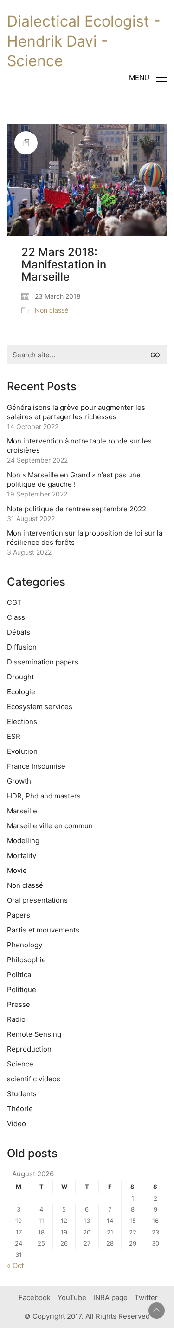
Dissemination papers (42, 661)
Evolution (22, 751)
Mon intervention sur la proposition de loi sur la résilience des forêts (84, 538)
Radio (16, 1019)
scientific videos (33, 1078)
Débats (18, 632)
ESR (13, 736)
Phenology (24, 944)
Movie (17, 870)
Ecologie (21, 691)
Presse (18, 1004)
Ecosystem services (39, 706)
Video (16, 1123)
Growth (19, 781)
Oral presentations (37, 900)
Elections (22, 721)
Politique (21, 989)
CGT (14, 602)
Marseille (22, 810)
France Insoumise (36, 766)
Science (20, 1064)
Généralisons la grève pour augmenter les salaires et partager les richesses (76, 412)
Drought (20, 676)
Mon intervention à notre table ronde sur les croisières (79, 445)
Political (20, 974)
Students (22, 1093)
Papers (18, 915)
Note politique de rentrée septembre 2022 (76, 508)
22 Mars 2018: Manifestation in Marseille (63, 264)
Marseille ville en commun (50, 825)
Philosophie (26, 959)
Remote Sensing (34, 1034)
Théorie (20, 1108)
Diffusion (22, 647)
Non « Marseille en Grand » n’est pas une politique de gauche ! (74, 479)
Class (16, 617)
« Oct (15, 1265)
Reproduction (29, 1049)
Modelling (23, 840)
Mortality (21, 855)
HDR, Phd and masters (44, 795)
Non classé (51, 310)
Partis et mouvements (43, 930)
